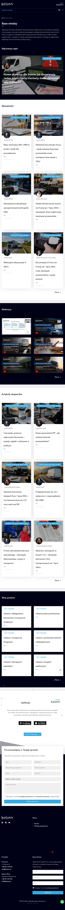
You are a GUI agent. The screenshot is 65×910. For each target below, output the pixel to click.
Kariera (36, 823)
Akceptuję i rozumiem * (47, 888)
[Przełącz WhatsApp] (62, 902)
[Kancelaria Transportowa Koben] (7, 4)
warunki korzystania (43, 796)
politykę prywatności (26, 796)
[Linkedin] (2, 822)
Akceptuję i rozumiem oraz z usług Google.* (33, 796)
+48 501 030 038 (7, 10)
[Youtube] (9, 822)
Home (3, 18)
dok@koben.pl (6, 869)
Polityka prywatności (41, 826)
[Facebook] (5, 822)
